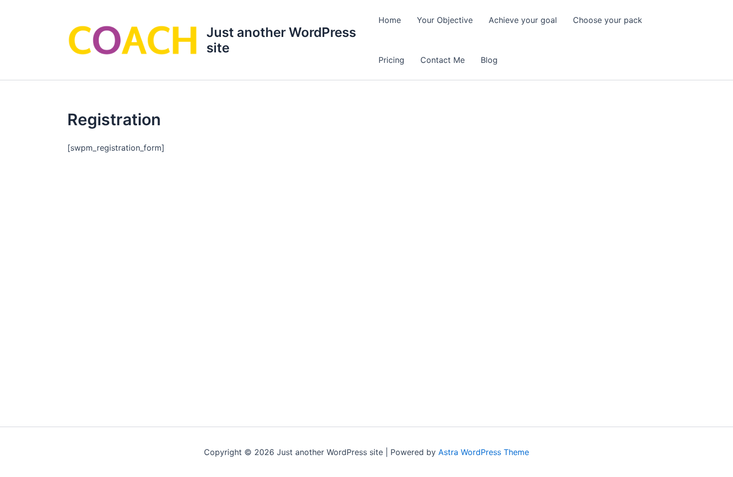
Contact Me (442, 60)
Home (389, 20)
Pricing (391, 60)
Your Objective (445, 20)
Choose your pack (607, 20)
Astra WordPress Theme (483, 452)
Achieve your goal (523, 20)
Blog (489, 60)
